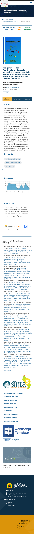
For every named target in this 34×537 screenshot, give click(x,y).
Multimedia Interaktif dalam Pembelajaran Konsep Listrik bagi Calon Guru (18, 249)
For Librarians (10, 506)
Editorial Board (10, 403)
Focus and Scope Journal (13, 393)
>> (10, 370)
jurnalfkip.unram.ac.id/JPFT (20, 496)
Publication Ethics (11, 414)
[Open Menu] (31, 3)
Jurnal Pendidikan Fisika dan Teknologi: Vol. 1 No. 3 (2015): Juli (17, 309)
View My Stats (15, 440)
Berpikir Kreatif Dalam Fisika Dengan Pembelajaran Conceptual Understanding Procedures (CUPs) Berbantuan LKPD (17, 295)
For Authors (9, 502)
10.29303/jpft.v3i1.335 (12, 87)
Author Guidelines (11, 397)
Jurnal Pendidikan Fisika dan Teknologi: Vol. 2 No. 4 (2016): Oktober (17, 277)
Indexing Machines (11, 421)
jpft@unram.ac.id (17, 495)
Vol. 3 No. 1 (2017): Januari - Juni (10, 21)
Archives (11, 19)
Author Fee (8, 410)
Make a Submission (10, 400)
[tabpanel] (17, 135)
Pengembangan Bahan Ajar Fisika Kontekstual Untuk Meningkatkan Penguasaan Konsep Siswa (16, 259)
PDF (7, 93)
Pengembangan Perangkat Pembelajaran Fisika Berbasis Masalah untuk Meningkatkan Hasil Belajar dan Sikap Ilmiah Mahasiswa (17, 285)
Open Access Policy (11, 407)
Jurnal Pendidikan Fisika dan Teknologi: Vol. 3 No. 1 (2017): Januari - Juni (17, 262)
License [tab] (27, 99)
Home (5, 19)
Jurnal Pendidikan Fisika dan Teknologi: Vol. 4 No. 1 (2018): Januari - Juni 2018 (17, 365)
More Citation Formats (12, 220)
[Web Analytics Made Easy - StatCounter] (7, 440)
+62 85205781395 (20, 493)
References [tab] (17, 99)
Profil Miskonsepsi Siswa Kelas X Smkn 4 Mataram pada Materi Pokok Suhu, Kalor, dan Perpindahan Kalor (17, 306)
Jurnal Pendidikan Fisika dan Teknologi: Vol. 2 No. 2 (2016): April (17, 324)
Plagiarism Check (10, 417)
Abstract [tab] (7, 99)
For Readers (9, 504)
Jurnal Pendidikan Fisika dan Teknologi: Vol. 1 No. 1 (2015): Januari (16, 289)
